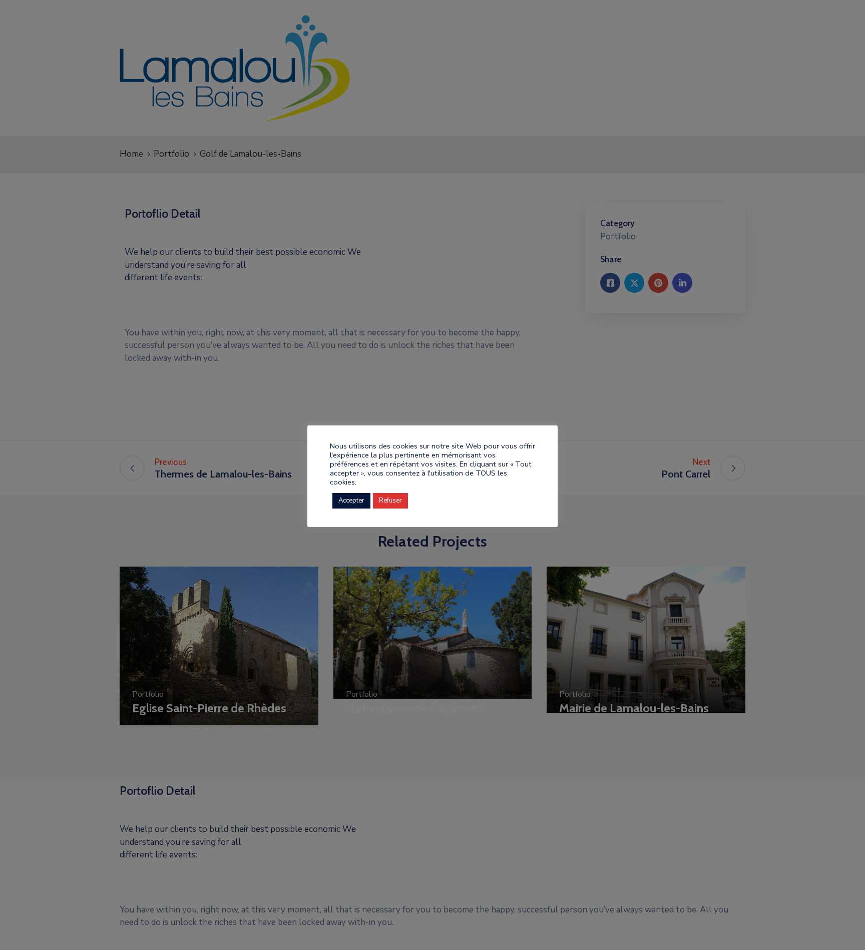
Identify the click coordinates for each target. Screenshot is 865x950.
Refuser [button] (390, 500)
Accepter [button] (351, 500)
